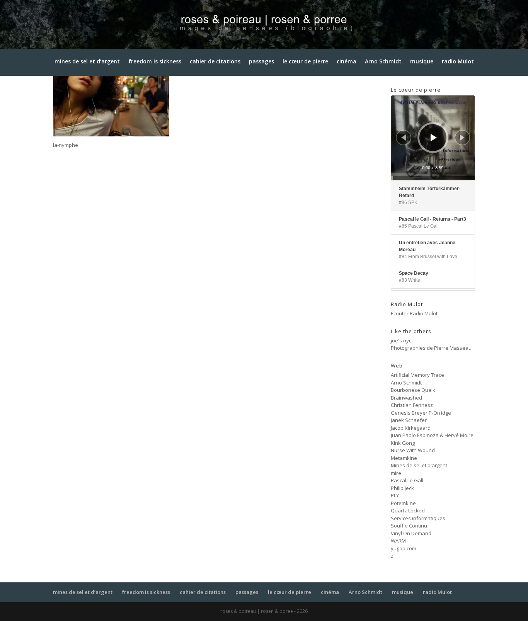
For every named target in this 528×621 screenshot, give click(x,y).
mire (396, 473)
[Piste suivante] (462, 137)
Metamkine (404, 457)
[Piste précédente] (403, 137)
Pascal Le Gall (407, 480)
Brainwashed (406, 397)
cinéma (346, 63)
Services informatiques (418, 518)
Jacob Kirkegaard (411, 427)
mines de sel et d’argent (87, 63)
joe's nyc (401, 340)
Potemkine (403, 503)
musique (421, 63)
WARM (398, 540)
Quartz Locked (408, 510)
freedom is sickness (154, 63)
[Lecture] (434, 137)
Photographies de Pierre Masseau (431, 347)
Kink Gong (403, 442)
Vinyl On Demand (411, 533)
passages (261, 63)
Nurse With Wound (413, 450)
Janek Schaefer (409, 420)
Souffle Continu (409, 525)
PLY (395, 495)
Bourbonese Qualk (413, 389)
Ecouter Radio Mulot (414, 313)
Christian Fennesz (412, 405)
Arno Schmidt (383, 63)
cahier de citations (215, 63)
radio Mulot (458, 63)
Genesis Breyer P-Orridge (421, 412)
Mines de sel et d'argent (419, 465)
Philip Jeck (402, 488)
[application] (433, 137)
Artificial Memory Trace (417, 374)
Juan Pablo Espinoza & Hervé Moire (432, 435)
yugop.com (403, 548)
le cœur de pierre (305, 63)
